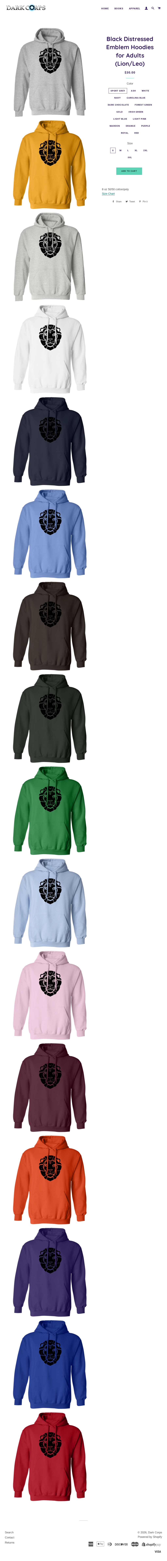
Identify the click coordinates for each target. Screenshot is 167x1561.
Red (136, 133)
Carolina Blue (136, 98)
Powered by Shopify (150, 1536)
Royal (125, 133)
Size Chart (108, 193)
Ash (133, 91)
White (145, 91)
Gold (119, 112)
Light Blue (120, 119)
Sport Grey (118, 91)
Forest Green (143, 105)
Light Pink (139, 119)
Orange (130, 126)
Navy (117, 98)
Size (130, 143)
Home (105, 8)
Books (118, 8)
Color (130, 83)
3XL (130, 157)
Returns (10, 1542)
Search (9, 1532)
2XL (145, 150)
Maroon (115, 126)
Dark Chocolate (118, 105)
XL (136, 150)
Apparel (134, 8)
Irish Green (136, 112)
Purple (145, 126)
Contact (9, 1537)
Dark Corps (155, 1532)
